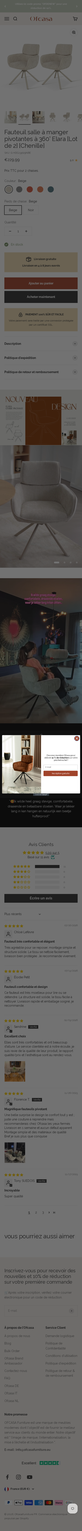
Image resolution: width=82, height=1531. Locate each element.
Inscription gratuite (60, 773)
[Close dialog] (76, 738)
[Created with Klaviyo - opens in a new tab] (41, 795)
